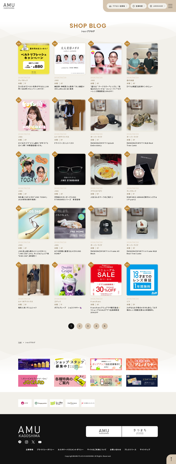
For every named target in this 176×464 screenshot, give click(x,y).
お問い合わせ (115, 449)
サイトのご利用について (96, 449)
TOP (20, 342)
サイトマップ (145, 449)
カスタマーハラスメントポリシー (71, 449)
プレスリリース (130, 449)
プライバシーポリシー (45, 449)
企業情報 (29, 449)
